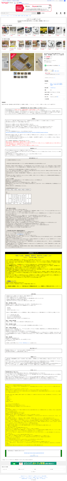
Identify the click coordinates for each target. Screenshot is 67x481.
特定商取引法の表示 (24, 478)
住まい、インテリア (10, 15)
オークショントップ (3, 15)
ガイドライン (46, 477)
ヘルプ (53, 0)
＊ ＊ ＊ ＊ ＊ (50, 69)
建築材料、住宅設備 (20, 15)
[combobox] (16, 13)
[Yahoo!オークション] (7, 2)
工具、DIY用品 (15, 15)
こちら (54, 77)
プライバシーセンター (29, 477)
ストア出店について (30, 478)
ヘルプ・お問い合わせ (42, 478)
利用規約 (34, 477)
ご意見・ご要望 (36, 478)
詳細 (59, 65)
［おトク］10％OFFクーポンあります (23, 3)
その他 (30, 15)
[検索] (64, 0)
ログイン (15, 3)
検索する (38, 13)
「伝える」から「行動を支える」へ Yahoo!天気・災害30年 (10, 0)
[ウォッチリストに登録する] (7, 32)
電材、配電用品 (26, 15)
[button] (54, 99)
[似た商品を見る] (12, 69)
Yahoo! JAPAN (49, 0)
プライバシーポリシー (22, 477)
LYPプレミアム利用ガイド (39, 477)
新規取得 (20, 2)
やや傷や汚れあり (53, 87)
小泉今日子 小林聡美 (61, 0)
